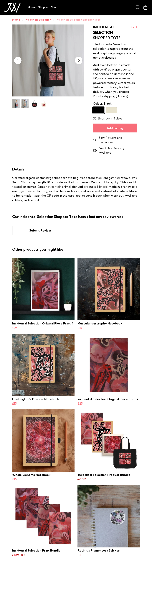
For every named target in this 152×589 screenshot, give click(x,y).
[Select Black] (98, 110)
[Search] (138, 7)
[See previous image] (18, 60)
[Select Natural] (111, 110)
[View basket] (145, 7)
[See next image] (78, 60)
